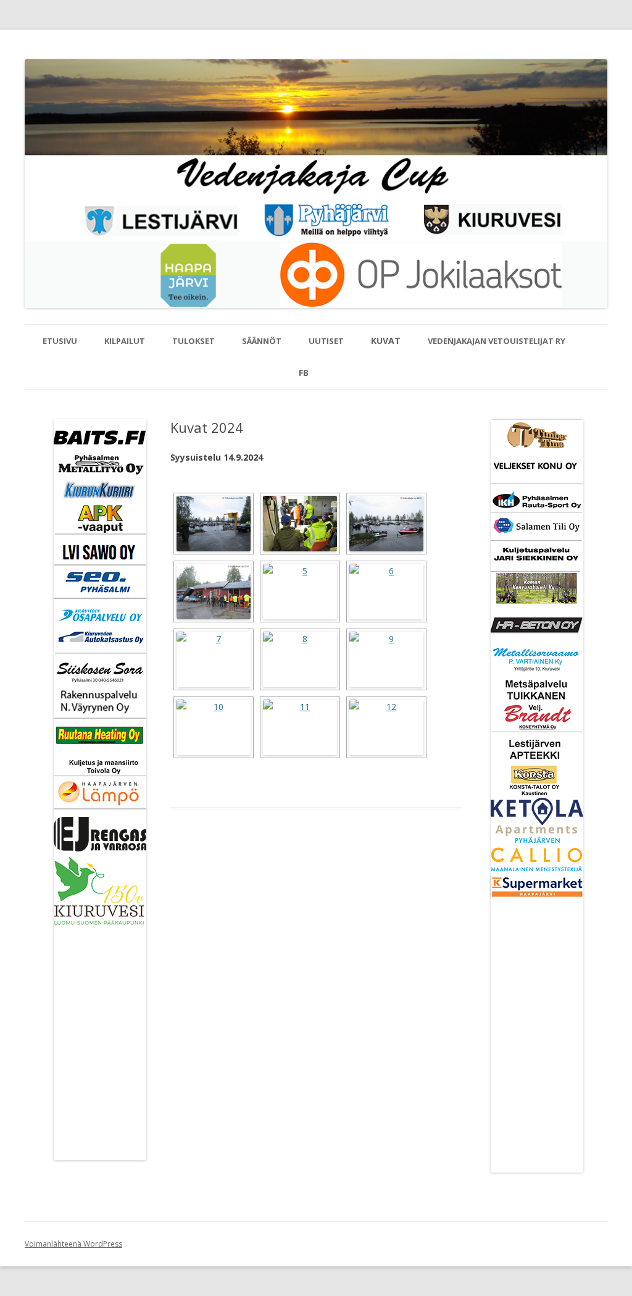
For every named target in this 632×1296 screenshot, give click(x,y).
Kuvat (386, 340)
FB (304, 372)
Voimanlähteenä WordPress (73, 1244)
